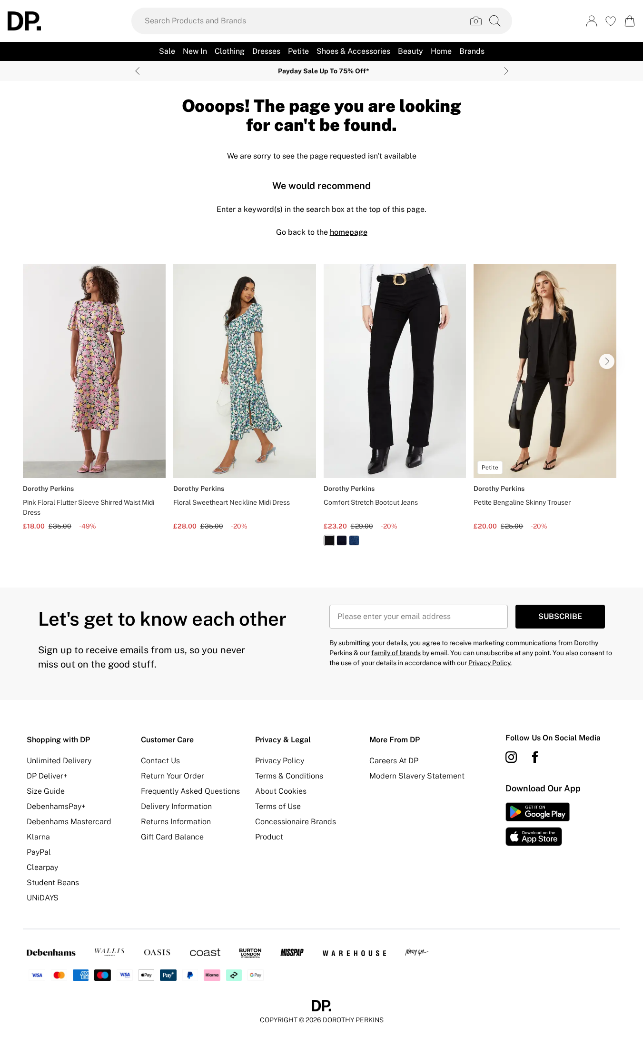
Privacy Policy (279, 760)
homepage (348, 232)
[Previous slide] (137, 71)
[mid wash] (354, 540)
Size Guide (46, 791)
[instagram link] (511, 757)
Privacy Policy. (490, 663)
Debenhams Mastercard (69, 821)
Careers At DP (393, 760)
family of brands (396, 653)
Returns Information (176, 821)
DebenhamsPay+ (56, 806)
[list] (321, 410)
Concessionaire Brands (295, 821)
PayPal (39, 852)
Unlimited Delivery (59, 760)
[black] (329, 540)
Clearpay (42, 867)
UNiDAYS (43, 897)
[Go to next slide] (606, 361)
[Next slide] (506, 71)
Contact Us (160, 760)
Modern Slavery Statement (417, 775)
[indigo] (341, 540)
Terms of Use (278, 806)
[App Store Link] (537, 824)
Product (269, 836)
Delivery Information (176, 806)
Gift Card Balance (172, 836)
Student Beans (53, 882)
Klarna (38, 836)
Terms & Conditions (289, 775)
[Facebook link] (535, 757)
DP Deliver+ (47, 775)
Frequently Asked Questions (190, 791)
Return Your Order (172, 775)
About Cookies (281, 791)
